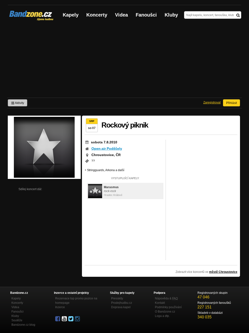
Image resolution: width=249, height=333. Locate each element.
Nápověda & (166, 298)
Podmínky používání (168, 307)
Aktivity (19, 103)
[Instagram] (78, 319)
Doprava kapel (121, 307)
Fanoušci (146, 15)
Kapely (71, 15)
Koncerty (96, 15)
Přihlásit (231, 103)
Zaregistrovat (212, 102)
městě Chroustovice (223, 272)
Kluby (171, 15)
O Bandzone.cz (165, 311)
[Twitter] (71, 319)
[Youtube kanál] (65, 319)
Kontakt (160, 303)
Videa (121, 15)
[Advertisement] (124, 61)
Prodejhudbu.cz (121, 303)
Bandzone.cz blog (23, 324)
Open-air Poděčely (106, 148)
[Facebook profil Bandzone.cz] (58, 319)
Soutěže (16, 320)
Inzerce (60, 307)
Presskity (117, 298)
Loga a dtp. (162, 316)
